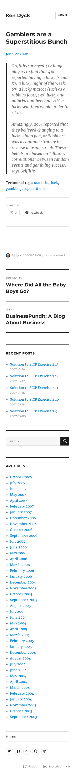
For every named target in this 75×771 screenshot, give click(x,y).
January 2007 (21, 512)
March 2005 (20, 635)
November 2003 (23, 705)
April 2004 (18, 682)
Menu (62, 15)
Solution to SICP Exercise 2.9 (34, 411)
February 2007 (22, 506)
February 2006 (22, 570)
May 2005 (18, 623)
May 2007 (18, 494)
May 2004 (18, 676)
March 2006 (20, 565)
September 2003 (23, 717)
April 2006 (18, 559)
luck (54, 183)
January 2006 (21, 576)
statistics (41, 183)
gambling (14, 188)
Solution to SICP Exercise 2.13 (34, 364)
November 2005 (23, 588)
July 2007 (17, 483)
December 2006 (23, 518)
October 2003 (21, 711)
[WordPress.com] (44, 751)
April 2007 (18, 500)
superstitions (34, 188)
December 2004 (23, 652)
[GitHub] (35, 751)
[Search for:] (33, 441)
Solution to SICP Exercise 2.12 (34, 376)
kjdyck (16, 255)
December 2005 (23, 582)
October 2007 (21, 477)
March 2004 (20, 687)
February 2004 (22, 693)
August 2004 (20, 658)
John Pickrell (16, 54)
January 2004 (21, 699)
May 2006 (18, 553)
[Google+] (27, 751)
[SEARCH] (64, 441)
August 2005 (20, 606)
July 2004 (17, 664)
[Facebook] (18, 751)
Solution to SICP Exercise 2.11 (34, 388)
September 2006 (24, 535)
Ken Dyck (18, 15)
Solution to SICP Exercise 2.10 (34, 399)
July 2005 (17, 611)
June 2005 (18, 617)
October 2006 (21, 530)
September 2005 (23, 600)
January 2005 (21, 646)
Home (11, 737)
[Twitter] (9, 751)
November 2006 (23, 524)
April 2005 (18, 629)
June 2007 (18, 489)
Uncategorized (55, 255)
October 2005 (21, 594)
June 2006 (18, 547)
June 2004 (18, 670)
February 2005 (22, 641)
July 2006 (18, 541)
